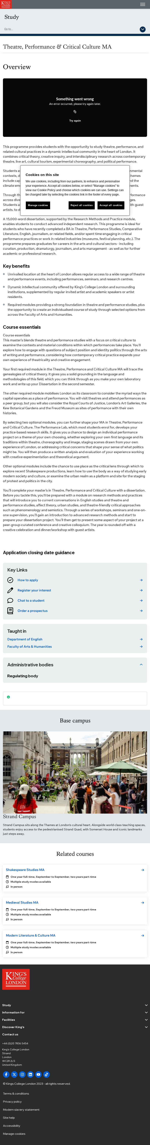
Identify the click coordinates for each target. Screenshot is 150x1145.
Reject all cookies (82, 205)
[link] (75, 580)
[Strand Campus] (75, 772)
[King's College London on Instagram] (22, 1074)
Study (11, 16)
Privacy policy (12, 1101)
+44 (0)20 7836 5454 (15, 1043)
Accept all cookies (111, 205)
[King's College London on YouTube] (38, 1074)
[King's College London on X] (14, 1074)
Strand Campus (19, 816)
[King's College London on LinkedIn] (30, 1074)
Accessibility (11, 1125)
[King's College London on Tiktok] (46, 1074)
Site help (9, 1117)
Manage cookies (14, 1133)
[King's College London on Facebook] (6, 1074)
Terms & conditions (16, 1093)
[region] (75, 190)
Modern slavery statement (21, 1109)
